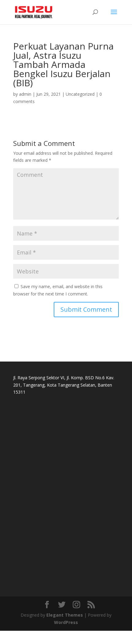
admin (25, 94)
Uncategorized (80, 94)
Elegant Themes (64, 615)
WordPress (66, 622)
